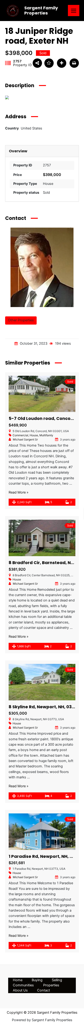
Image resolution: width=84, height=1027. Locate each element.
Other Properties (21, 320)
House (48, 184)
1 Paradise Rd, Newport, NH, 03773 (46, 856)
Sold (46, 192)
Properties (51, 985)
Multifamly (46, 435)
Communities (23, 985)
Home (17, 980)
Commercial (20, 435)
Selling (57, 980)
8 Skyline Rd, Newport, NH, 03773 (44, 707)
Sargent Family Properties (41, 10)
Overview (18, 151)
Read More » (18, 492)
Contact (43, 990)
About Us (20, 990)
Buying (37, 980)
